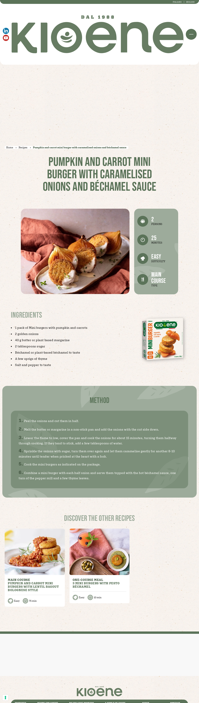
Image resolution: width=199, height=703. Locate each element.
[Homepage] (97, 34)
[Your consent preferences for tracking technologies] (5, 698)
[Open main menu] (191, 34)
